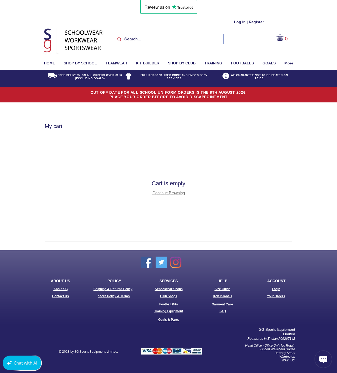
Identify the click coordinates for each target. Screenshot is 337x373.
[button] (283, 37)
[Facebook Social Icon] (146, 262)
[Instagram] (175, 262)
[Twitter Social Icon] (161, 262)
